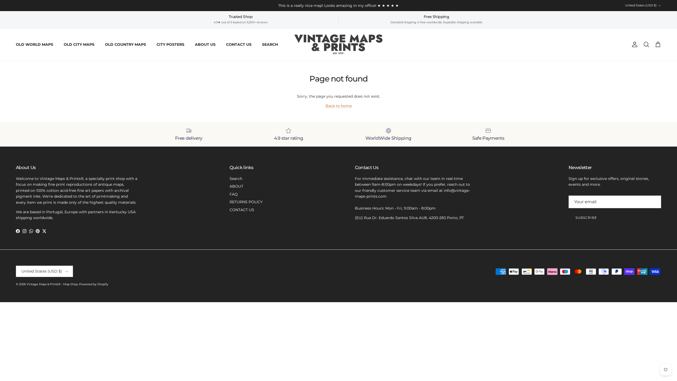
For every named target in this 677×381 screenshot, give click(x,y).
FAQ (234, 194)
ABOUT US (205, 44)
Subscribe (586, 218)
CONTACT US (238, 44)
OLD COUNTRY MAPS (125, 44)
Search (236, 178)
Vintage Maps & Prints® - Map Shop (52, 284)
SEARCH (270, 44)
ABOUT (236, 186)
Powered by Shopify (93, 284)
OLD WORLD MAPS (34, 44)
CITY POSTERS (170, 44)
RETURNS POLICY (246, 201)
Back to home (339, 105)
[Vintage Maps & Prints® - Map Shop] (338, 44)
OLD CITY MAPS (79, 44)
